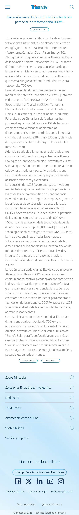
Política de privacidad (62, 491)
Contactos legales (15, 491)
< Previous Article (28, 361)
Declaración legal (38, 491)
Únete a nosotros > (27, 504)
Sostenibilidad (14, 428)
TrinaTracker (13, 407)
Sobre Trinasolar (15, 377)
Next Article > (50, 361)
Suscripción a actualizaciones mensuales (39, 472)
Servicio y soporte (16, 438)
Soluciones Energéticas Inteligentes (28, 387)
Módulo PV (12, 397)
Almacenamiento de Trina (21, 417)
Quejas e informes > (52, 504)
